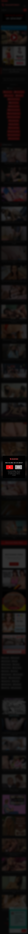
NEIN (18, 467)
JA (9, 467)
